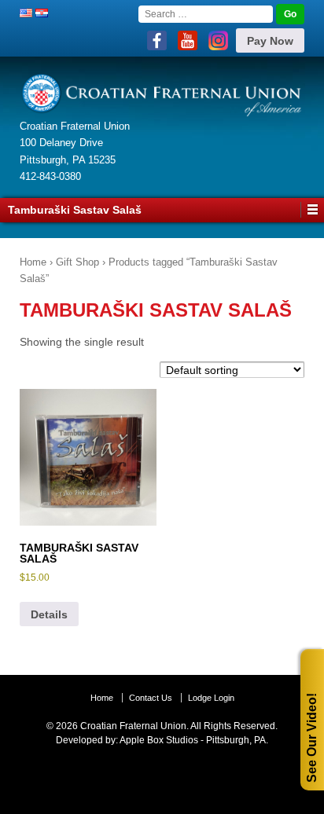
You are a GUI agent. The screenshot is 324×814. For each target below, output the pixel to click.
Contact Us (150, 697)
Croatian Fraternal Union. (133, 726)
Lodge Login (211, 697)
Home (33, 262)
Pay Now (270, 41)
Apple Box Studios (159, 740)
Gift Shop (77, 262)
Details (49, 614)
